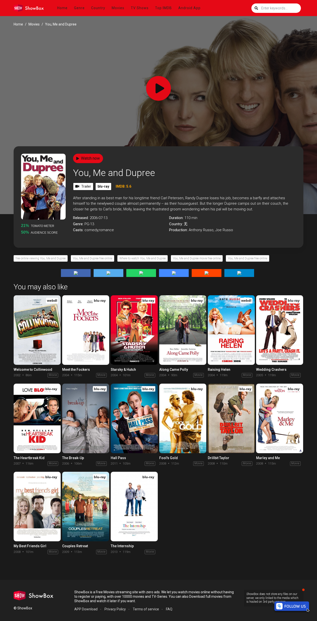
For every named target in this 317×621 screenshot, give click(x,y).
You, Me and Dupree (114, 172)
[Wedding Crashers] (279, 330)
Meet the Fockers (76, 370)
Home (62, 8)
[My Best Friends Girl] (37, 506)
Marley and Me (268, 458)
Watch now (90, 158)
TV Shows (140, 8)
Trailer (86, 186)
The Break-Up (73, 458)
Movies (118, 8)
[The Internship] (134, 506)
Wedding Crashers (271, 370)
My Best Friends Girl (30, 546)
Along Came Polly (173, 370)
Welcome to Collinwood (33, 370)
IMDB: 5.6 (123, 186)
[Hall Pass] (134, 418)
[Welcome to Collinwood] (37, 330)
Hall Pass (118, 458)
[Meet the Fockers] (85, 330)
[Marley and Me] (279, 418)
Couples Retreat (75, 546)
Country (98, 8)
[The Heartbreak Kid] (37, 418)
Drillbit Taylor (218, 458)
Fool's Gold (168, 458)
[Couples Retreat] (85, 506)
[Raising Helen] (231, 330)
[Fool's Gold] (182, 418)
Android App (189, 8)
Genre (79, 8)
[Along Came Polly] (182, 330)
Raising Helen (219, 370)
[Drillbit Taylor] (231, 418)
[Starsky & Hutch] (134, 330)
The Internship (122, 546)
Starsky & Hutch (123, 370)
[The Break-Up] (85, 418)
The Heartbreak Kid (29, 458)
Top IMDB (163, 8)
